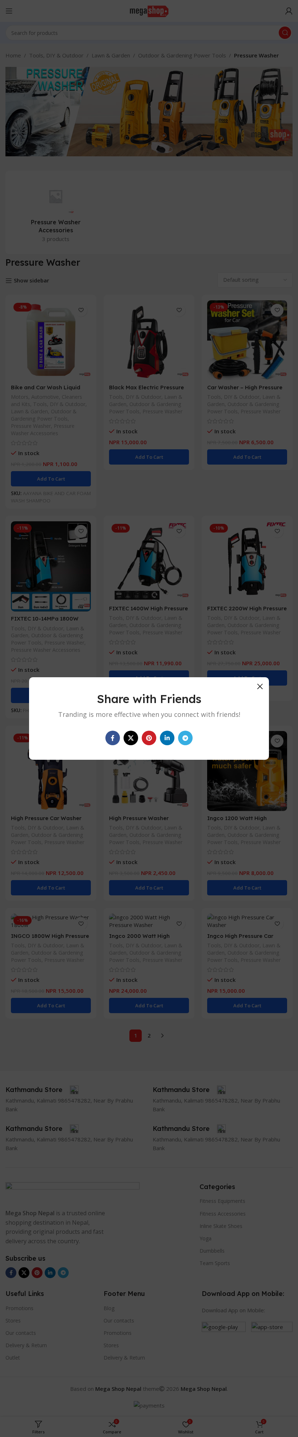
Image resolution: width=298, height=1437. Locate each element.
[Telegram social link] (185, 738)
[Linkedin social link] (167, 738)
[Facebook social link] (112, 738)
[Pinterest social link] (149, 738)
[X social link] (131, 738)
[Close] (260, 686)
